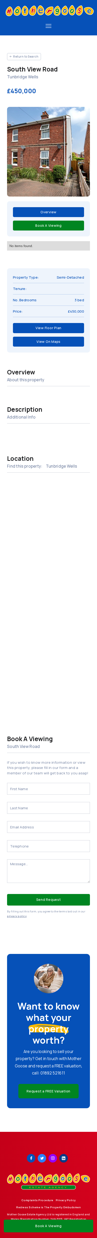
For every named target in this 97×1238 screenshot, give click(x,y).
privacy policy (17, 916)
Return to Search (25, 57)
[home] (48, 12)
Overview (48, 212)
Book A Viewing (48, 225)
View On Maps (48, 341)
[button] (48, 26)
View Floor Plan (48, 328)
